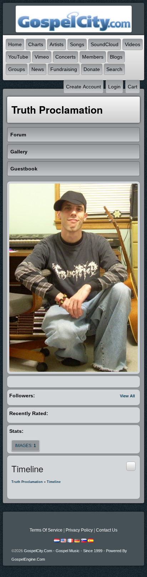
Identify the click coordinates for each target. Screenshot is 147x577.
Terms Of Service (46, 530)
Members (92, 57)
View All (127, 396)
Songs (77, 44)
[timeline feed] (131, 465)
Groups (16, 69)
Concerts (65, 57)
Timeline (54, 482)
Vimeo (42, 57)
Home (15, 44)
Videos (132, 44)
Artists (57, 44)
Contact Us (106, 530)
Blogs (116, 57)
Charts (35, 44)
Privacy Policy (79, 530)
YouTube (18, 57)
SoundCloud (104, 44)
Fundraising (63, 69)
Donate (91, 69)
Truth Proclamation (27, 482)
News (37, 69)
